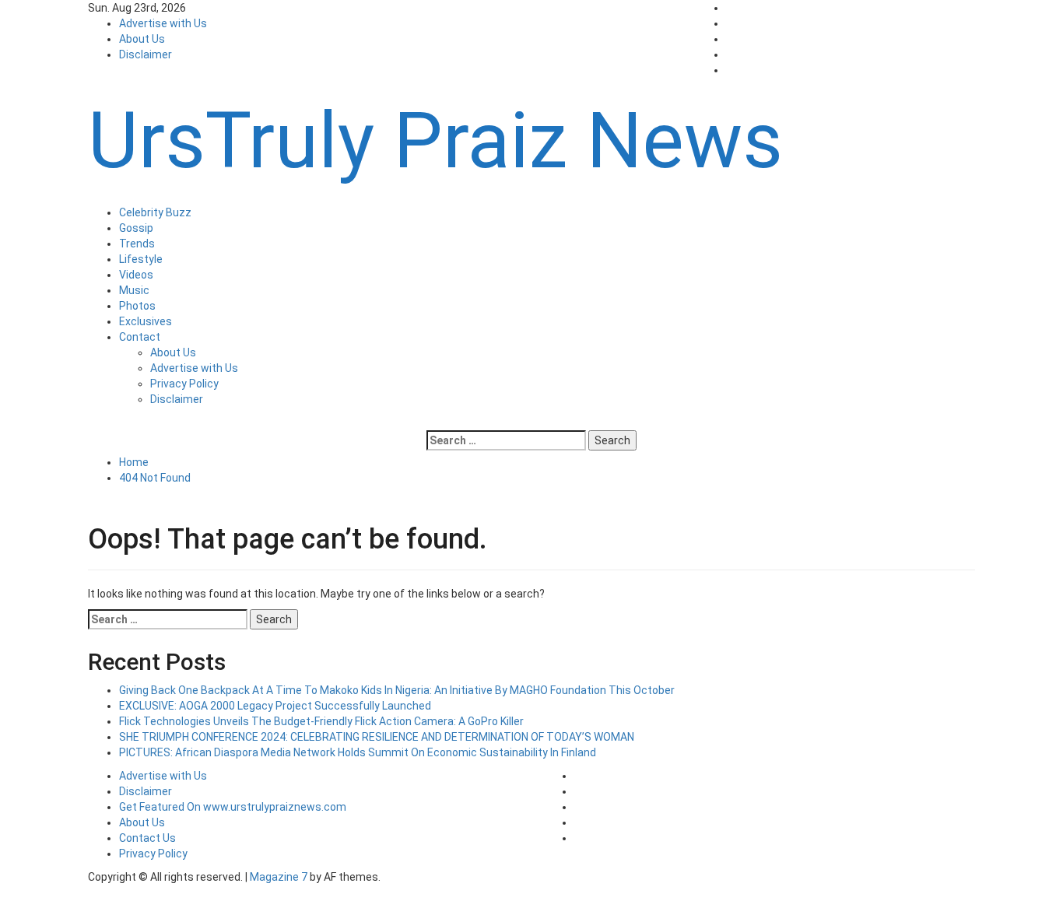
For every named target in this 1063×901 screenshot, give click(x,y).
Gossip (136, 228)
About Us (142, 39)
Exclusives (145, 321)
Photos (137, 306)
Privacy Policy (184, 383)
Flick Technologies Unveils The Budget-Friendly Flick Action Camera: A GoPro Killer (321, 721)
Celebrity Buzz (155, 212)
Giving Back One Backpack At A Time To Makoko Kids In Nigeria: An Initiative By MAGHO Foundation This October (397, 690)
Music (134, 290)
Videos (136, 274)
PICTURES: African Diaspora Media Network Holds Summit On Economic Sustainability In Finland (357, 752)
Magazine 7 (278, 877)
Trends (137, 243)
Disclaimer (145, 54)
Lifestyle (141, 259)
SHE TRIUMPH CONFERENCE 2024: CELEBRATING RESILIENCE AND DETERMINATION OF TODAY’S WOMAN (376, 737)
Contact (139, 337)
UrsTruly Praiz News (435, 140)
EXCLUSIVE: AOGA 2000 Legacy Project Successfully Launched (275, 705)
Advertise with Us (163, 23)
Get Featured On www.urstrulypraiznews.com (232, 807)
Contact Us (147, 838)
